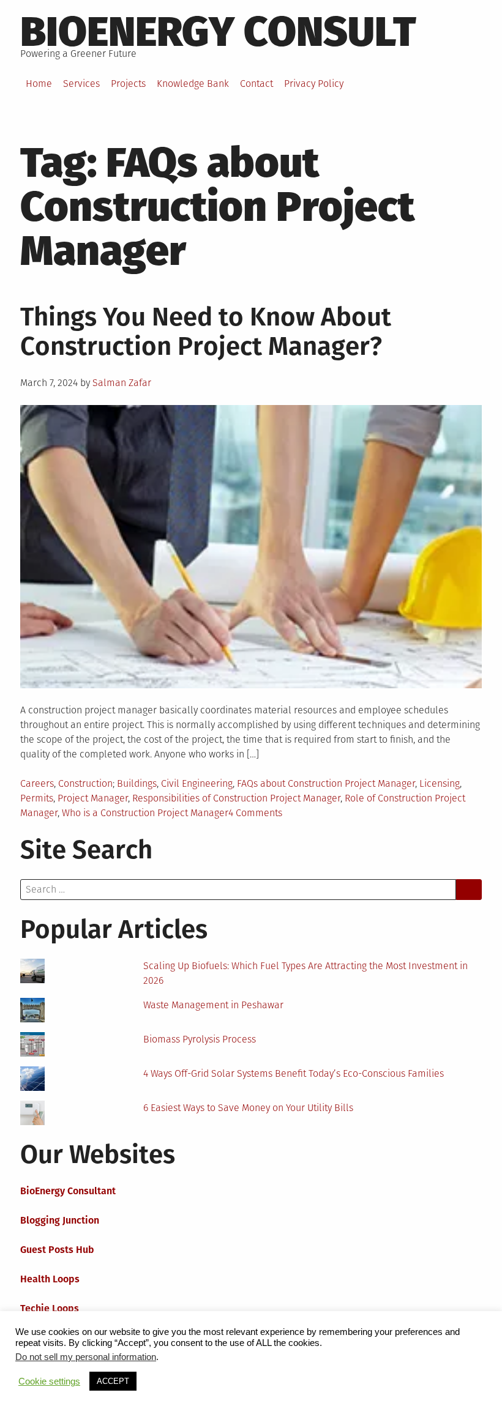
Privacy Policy (313, 83)
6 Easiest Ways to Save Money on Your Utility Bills (248, 1107)
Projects (128, 83)
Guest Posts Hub (57, 1249)
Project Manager (93, 798)
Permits (36, 798)
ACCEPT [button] (113, 1381)
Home (39, 83)
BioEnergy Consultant (68, 1191)
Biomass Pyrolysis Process (199, 1039)
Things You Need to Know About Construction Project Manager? (205, 332)
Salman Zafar (121, 382)
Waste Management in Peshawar (213, 1005)
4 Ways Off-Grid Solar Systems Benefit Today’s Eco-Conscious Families (293, 1073)
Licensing (439, 783)
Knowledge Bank (193, 83)
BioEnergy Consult (218, 32)
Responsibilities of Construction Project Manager (236, 798)
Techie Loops (49, 1308)
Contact (256, 83)
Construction (85, 783)
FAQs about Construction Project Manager (326, 783)
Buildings (137, 783)
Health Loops (50, 1279)
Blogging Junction (59, 1220)
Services (81, 83)
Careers (37, 783)
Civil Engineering (197, 783)
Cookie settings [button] (49, 1381)
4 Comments (255, 813)
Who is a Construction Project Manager (145, 813)
